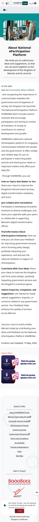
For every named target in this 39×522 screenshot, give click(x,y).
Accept (19, 511)
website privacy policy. (17, 508)
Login (25, 3)
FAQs (19, 451)
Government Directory (18, 434)
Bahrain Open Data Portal (18, 417)
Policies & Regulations (20, 447)
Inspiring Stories (19, 430)
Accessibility (19, 443)
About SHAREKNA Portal (19, 412)
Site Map (19, 456)
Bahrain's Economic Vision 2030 (16, 90)
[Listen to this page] (37, 492)
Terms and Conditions (19, 438)
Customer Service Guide (18, 421)
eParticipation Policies (20, 425)
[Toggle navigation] (2, 3)
